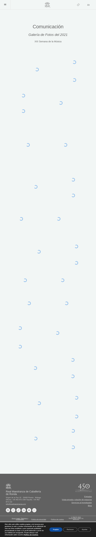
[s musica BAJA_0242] (72, 376)
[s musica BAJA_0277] (73, 431)
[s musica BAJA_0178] (29, 303)
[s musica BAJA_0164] (76, 263)
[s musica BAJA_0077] (74, 62)
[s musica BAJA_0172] (62, 280)
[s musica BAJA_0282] (36, 438)
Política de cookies (57, 519)
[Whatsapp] (34, 510)
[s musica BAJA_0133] (73, 179)
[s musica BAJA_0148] (58, 219)
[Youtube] (29, 510)
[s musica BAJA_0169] (25, 280)
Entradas (88, 497)
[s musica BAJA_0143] (21, 219)
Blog (90, 506)
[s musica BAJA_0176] (66, 303)
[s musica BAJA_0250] (35, 368)
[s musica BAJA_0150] (39, 252)
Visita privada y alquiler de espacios (77, 500)
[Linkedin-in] (24, 510)
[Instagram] (13, 510)
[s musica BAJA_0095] (28, 145)
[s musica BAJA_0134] (36, 186)
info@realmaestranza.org (16, 504)
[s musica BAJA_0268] (76, 416)
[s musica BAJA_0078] (37, 69)
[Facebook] (8, 510)
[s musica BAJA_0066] (74, 80)
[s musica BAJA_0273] (39, 403)
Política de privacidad (38, 519)
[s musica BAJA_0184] (20, 328)
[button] (5, 4)
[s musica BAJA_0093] (60, 103)
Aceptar (56, 529)
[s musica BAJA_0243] (72, 360)
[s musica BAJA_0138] (73, 195)
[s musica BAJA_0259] (76, 398)
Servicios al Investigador (81, 503)
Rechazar (70, 529)
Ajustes (84, 529)
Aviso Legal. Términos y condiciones (20, 519)
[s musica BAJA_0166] (76, 247)
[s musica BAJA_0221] (57, 333)
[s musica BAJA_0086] (23, 111)
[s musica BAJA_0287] (73, 447)
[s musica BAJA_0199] (20, 346)
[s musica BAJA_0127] (65, 145)
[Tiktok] (18, 510)
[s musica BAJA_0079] (23, 96)
